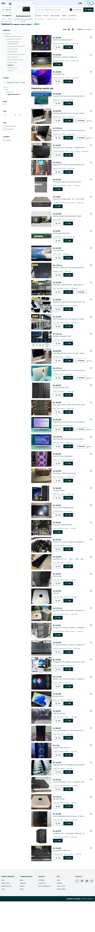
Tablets (64, 15)
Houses (45, 15)
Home (3, 19)
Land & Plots (72, 15)
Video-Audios (55, 15)
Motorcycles (37, 15)
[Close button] (33, 3)
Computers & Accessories (36, 19)
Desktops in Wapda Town (67, 19)
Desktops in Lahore (51, 19)
